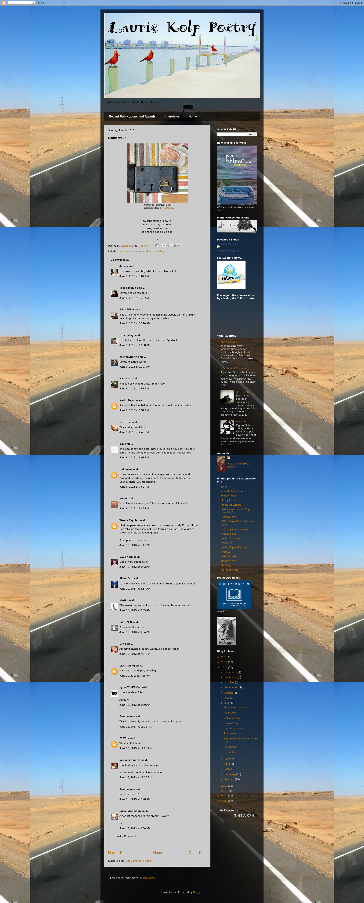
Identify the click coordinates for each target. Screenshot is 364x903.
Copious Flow (232, 717)
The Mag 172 (168, 208)
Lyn (121, 643)
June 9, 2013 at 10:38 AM (134, 345)
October (229, 682)
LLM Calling (127, 665)
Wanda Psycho (129, 520)
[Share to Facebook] (175, 246)
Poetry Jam (227, 542)
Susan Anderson (130, 810)
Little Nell (125, 621)
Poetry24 (225, 551)
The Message (228, 341)
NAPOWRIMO (228, 516)
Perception (230, 751)
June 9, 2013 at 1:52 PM (134, 410)
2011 (224, 790)
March (228, 768)
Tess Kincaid (127, 287)
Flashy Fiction (228, 500)
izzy (121, 443)
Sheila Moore (147, 877)
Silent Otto (126, 578)
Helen (123, 498)
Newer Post (118, 853)
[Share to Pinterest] (178, 246)
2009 (224, 801)
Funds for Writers (230, 504)
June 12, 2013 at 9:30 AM (134, 704)
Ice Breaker (231, 712)
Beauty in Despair (234, 728)
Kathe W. (125, 378)
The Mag (158, 251)
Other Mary (126, 335)
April (227, 763)
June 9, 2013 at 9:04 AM (134, 276)
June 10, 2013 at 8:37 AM (134, 588)
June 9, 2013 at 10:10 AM (134, 323)
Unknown (125, 469)
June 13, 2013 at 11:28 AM (135, 777)
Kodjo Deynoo (128, 400)
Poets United (228, 556)
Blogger (197, 892)
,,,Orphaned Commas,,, (234, 368)
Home (192, 116)
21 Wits (124, 738)
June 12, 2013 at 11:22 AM (135, 726)
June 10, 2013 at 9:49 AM (134, 610)
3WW (223, 486)
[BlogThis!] (167, 246)
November (231, 677)
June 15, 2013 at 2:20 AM (134, 799)
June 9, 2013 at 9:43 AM (134, 297)
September (231, 687)
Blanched (241, 421)
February (230, 774)
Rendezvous (231, 733)
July (227, 697)
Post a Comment (126, 836)
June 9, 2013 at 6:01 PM (134, 457)
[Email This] (164, 246)
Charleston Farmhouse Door (135, 251)
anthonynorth (128, 356)
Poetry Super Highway (233, 547)
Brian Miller (126, 309)
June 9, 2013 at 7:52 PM (134, 486)
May (227, 758)
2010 (224, 796)
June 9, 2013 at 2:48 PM (134, 432)
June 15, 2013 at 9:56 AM (134, 828)
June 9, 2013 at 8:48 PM (134, 508)
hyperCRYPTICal (129, 687)
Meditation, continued (236, 707)
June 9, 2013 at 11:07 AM (134, 366)
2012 (224, 785)
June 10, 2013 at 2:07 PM (134, 653)
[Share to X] (171, 246)
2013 (224, 667)
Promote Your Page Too (228, 251)
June (227, 702)
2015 (224, 657)
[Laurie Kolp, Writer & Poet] (218, 247)
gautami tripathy (130, 759)
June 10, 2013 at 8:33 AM (134, 566)
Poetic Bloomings (230, 538)
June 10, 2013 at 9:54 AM (134, 632)
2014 (224, 662)
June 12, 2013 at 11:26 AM (135, 748)
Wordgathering (229, 569)
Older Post (198, 853)
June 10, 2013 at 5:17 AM (134, 545)
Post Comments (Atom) (139, 860)
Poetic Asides (228, 533)
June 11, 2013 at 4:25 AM (134, 675)
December (231, 672)
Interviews (172, 116)
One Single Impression (234, 529)
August (229, 692)
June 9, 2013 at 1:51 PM (134, 388)
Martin (123, 600)
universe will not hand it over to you (140, 772)
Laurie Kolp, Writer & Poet (229, 244)
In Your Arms (231, 722)
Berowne (125, 422)
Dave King (126, 556)
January (229, 779)
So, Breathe (243, 391)
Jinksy (123, 266)
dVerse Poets (228, 495)
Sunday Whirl (228, 560)
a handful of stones (231, 491)
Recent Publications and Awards (132, 116)
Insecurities (230, 746)
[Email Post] (157, 245)
